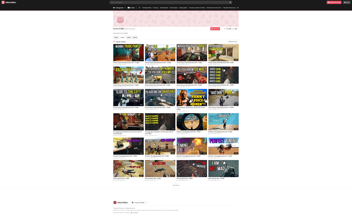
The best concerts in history (197, 8)
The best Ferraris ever (229, 8)
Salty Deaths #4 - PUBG (185, 178)
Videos (122, 37)
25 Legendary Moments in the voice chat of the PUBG (159, 133)
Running (155, 8)
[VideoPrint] (134, 213)
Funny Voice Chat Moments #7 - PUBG (126, 85)
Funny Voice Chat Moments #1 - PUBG (221, 107)
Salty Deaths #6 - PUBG (153, 178)
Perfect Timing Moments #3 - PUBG (157, 156)
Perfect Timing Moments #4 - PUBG (125, 156)
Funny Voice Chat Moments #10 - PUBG (158, 63)
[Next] (238, 8)
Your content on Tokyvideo (124, 210)
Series (132, 8)
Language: (139, 202)
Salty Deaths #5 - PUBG (121, 178)
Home (116, 37)
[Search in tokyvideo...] (230, 2)
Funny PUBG (118, 64)
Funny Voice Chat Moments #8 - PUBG (221, 63)
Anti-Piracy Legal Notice (154, 210)
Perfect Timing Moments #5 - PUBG (220, 132)
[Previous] (139, 8)
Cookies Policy (171, 210)
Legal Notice (145, 210)
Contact (115, 210)
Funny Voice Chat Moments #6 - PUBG (157, 85)
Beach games (183, 8)
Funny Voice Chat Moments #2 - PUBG (157, 107)
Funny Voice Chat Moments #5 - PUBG (189, 85)
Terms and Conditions (136, 210)
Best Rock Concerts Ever (214, 8)
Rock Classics (174, 8)
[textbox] (169, 2)
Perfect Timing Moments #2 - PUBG (188, 156)
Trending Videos (146, 8)
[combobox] (171, 2)
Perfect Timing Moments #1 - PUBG (220, 156)
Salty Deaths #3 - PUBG (216, 178)
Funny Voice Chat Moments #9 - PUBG (189, 63)
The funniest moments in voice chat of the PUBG (191, 108)
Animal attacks (164, 8)
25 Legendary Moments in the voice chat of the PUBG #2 (127, 133)
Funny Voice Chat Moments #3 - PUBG (126, 107)
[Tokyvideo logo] (8, 2)
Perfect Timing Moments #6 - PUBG (188, 132)
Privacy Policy (164, 210)
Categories (120, 8)
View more (176, 185)
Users (128, 37)
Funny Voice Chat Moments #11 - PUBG (126, 63)
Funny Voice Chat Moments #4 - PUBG (221, 85)
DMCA (176, 210)
